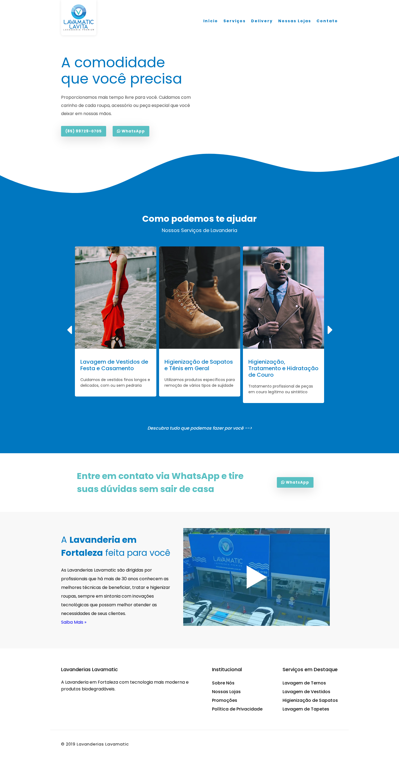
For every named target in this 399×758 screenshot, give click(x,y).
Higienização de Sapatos (310, 700)
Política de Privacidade (237, 709)
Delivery (262, 21)
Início (210, 21)
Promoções (224, 700)
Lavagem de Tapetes (306, 709)
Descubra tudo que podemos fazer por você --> (199, 428)
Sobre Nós (223, 683)
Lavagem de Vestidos (306, 692)
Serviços (234, 21)
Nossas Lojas (294, 21)
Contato (327, 21)
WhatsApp (133, 131)
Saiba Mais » (73, 622)
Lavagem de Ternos (304, 683)
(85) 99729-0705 (83, 131)
